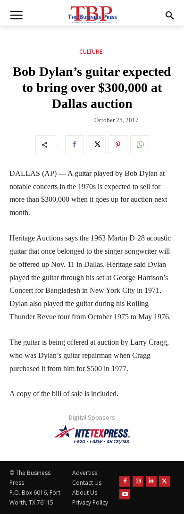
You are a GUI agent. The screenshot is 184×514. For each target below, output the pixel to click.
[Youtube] (124, 494)
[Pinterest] (118, 144)
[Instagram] (138, 481)
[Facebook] (74, 144)
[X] (96, 144)
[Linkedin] (151, 481)
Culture (91, 51)
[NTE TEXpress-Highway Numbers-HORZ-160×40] (92, 434)
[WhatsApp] (139, 144)
